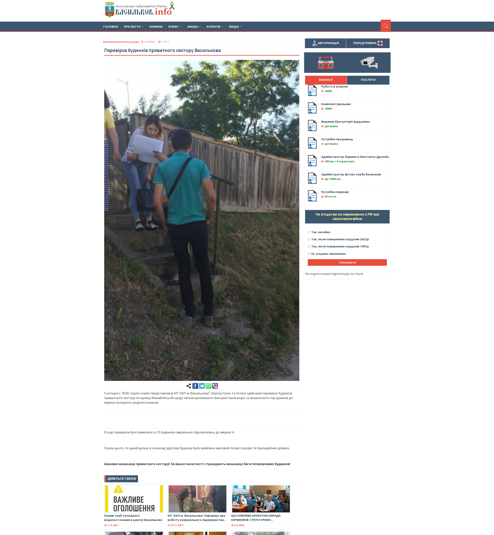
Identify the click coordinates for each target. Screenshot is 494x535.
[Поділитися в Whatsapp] (208, 385)
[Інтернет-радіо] (325, 62)
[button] (294, 65)
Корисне (213, 26)
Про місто (132, 26)
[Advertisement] (320, 10)
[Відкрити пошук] (386, 25)
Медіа (234, 26)
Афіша (192, 26)
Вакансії (326, 80)
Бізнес (173, 26)
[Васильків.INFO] (140, 11)
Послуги (368, 80)
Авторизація (328, 43)
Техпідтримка (365, 43)
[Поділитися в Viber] (215, 385)
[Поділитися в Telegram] (202, 385)
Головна (110, 26)
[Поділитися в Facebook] (195, 385)
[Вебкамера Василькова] (369, 62)
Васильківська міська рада (121, 41)
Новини (155, 26)
